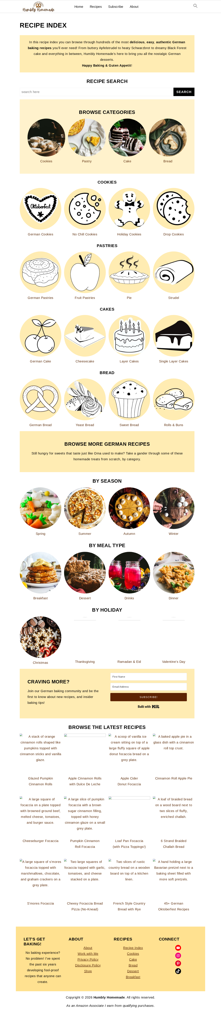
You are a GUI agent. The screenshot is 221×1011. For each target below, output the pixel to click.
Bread (133, 965)
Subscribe (115, 6)
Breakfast (133, 977)
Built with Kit (148, 706)
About (134, 6)
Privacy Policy (88, 959)
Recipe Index (133, 948)
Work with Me (88, 953)
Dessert (133, 971)
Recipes (96, 6)
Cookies (133, 953)
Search (184, 92)
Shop (88, 971)
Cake (133, 959)
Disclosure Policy (88, 965)
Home (78, 6)
